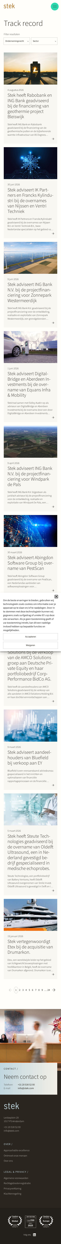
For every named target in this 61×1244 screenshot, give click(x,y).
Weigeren (30, 645)
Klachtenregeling (12, 1193)
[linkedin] (34, 1235)
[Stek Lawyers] (9, 6)
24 (48, 990)
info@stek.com (26, 1088)
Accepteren (30, 636)
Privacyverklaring (12, 1188)
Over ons (8, 1161)
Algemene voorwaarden (16, 1178)
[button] (56, 596)
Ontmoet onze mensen (15, 1155)
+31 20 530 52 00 (26, 1084)
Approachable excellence (17, 1150)
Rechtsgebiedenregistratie (17, 1183)
